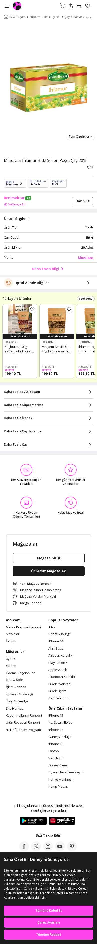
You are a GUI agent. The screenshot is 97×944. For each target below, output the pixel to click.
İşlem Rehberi (16, 687)
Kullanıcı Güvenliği (19, 694)
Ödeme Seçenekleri (20, 673)
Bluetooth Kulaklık (61, 677)
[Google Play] (33, 821)
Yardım (11, 666)
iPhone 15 (55, 716)
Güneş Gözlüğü (60, 737)
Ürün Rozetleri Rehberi (23, 723)
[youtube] (60, 850)
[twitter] (36, 850)
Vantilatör (55, 758)
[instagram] (48, 850)
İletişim (11, 641)
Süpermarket (39, 17)
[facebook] (24, 850)
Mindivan (85, 257)
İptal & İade (14, 680)
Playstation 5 (58, 663)
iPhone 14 (55, 641)
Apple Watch (57, 670)
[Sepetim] (62, 6)
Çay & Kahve (73, 17)
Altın (51, 627)
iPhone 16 (55, 744)
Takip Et (82, 201)
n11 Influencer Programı (24, 730)
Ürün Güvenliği (17, 701)
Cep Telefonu (58, 698)
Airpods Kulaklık (60, 656)
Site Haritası (15, 709)
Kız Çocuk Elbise (60, 723)
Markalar (12, 634)
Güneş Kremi (58, 765)
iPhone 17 (55, 730)
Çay (88, 17)
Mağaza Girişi (48, 558)
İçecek (56, 17)
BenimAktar (14, 198)
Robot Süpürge (59, 634)
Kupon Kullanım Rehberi (24, 716)
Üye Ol (11, 659)
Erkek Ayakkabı (59, 684)
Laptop (53, 751)
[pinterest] (72, 850)
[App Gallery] (62, 821)
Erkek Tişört (57, 691)
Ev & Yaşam (17, 17)
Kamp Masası (58, 787)
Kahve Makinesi (60, 780)
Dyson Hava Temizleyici (66, 772)
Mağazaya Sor (17, 204)
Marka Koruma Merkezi (23, 627)
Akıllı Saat (55, 649)
